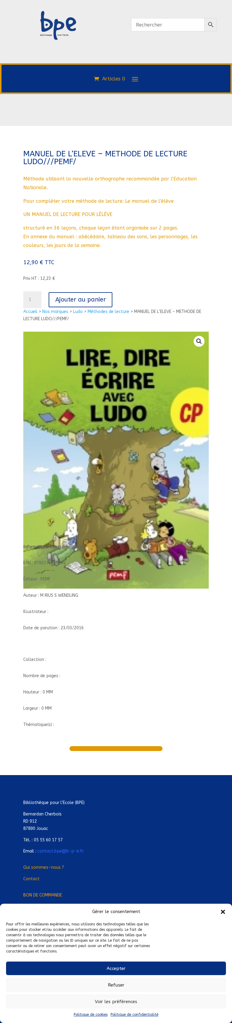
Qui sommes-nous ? (43, 867)
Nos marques (55, 311)
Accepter (116, 968)
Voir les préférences (116, 1001)
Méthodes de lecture (108, 311)
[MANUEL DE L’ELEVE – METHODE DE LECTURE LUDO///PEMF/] (58, 65)
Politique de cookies (91, 1014)
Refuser (116, 985)
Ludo (78, 311)
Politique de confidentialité (134, 1014)
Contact (31, 878)
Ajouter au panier (80, 299)
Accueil (30, 311)
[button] (223, 912)
